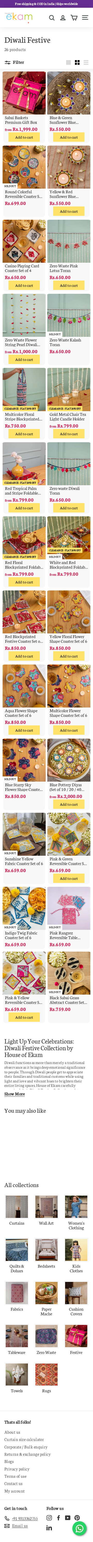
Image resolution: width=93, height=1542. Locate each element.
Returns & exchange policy (27, 1454)
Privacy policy (16, 1469)
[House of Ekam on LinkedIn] (49, 1527)
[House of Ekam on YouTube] (68, 1518)
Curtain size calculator (24, 1439)
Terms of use (15, 1476)
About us (12, 1432)
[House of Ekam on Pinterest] (77, 1518)
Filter (18, 62)
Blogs (9, 1461)
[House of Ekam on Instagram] (49, 1518)
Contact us (13, 1483)
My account (14, 1491)
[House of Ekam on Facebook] (58, 1518)
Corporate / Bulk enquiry (26, 1447)
